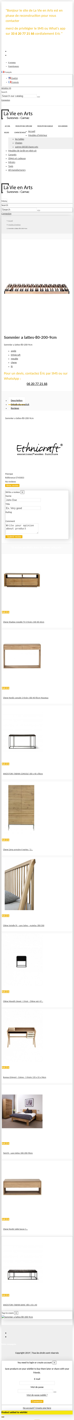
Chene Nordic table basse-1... (15, 1229)
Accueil (31, 131)
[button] (24, 126)
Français (15, 82)
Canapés (12, 154)
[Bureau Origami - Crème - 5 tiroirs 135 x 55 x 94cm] (22, 1061)
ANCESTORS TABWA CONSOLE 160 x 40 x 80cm (23, 774)
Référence (10, 478)
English (14, 78)
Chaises (18, 143)
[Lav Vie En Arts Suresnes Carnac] (16, 118)
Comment (10, 521)
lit (12, 366)
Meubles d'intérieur (37, 135)
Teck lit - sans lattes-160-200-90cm (18, 1153)
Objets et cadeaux (17, 158)
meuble (14, 359)
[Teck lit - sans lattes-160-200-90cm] (22, 1137)
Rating (9, 512)
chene (14, 362)
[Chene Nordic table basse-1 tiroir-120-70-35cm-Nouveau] (22, 1213)
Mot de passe (37, 1387)
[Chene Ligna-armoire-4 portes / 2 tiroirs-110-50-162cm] (22, 833)
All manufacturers (16, 170)
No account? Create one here (37, 1408)
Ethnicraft (15, 355)
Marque (9, 474)
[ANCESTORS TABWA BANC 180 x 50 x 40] (22, 1289)
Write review (12, 485)
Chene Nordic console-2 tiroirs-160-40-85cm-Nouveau (25, 698)
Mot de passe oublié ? (37, 1395)
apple (13, 351)
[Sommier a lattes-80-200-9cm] (17, 1317)
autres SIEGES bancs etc (26, 147)
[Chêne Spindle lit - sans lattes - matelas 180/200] (22, 909)
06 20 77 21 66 (37, 384)
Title (8, 504)
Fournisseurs (13, 66)
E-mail (37, 1379)
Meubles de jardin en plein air (22, 151)
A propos (12, 63)
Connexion (37, 1401)
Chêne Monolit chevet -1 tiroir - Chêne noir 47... (23, 1001)
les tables (19, 139)
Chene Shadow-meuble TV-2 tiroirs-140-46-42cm (23, 622)
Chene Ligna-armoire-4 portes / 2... (18, 850)
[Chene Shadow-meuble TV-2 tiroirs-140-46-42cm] (22, 606)
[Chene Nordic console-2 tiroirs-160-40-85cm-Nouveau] (22, 681)
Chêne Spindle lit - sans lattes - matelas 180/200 (23, 926)
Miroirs (11, 162)
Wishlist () (6, 88)
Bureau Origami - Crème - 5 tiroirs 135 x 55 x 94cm (24, 1077)
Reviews (15, 408)
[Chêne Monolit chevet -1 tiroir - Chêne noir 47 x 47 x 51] (22, 985)
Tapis (10, 166)
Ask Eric (5, 612)
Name (8, 496)
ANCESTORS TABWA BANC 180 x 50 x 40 (20, 1305)
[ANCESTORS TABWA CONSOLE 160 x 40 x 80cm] (22, 757)
